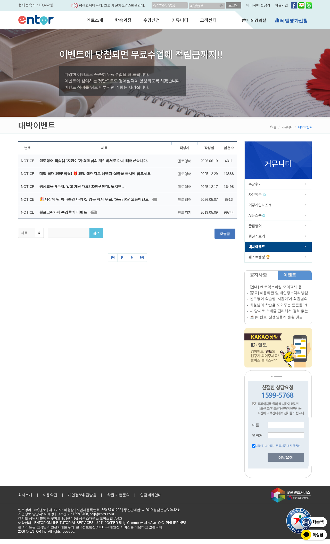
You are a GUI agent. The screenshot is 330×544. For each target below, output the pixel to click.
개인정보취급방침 (82, 495)
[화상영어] (36, 19)
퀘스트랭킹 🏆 (259, 257)
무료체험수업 (293, 20)
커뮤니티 (180, 20)
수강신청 (151, 20)
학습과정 (123, 20)
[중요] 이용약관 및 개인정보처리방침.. (280, 293)
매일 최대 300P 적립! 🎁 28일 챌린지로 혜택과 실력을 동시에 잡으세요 (95, 173)
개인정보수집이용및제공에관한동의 (278, 445)
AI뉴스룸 (256, 215)
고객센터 (208, 20)
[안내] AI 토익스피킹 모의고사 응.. (277, 287)
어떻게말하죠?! (260, 204)
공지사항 (258, 274)
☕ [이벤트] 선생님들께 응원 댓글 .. (278, 317)
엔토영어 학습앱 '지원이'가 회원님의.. (280, 299)
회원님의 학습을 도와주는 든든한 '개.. (280, 305)
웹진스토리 (257, 236)
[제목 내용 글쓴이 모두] (31, 233)
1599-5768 (80, 514)
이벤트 (289, 274)
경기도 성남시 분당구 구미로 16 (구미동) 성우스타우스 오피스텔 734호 (70, 518)
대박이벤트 (257, 246)
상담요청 (285, 457)
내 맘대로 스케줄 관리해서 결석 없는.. (280, 311)
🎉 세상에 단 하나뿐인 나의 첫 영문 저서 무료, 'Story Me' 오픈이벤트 (94, 199)
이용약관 (50, 495)
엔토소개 (95, 20)
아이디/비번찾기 (258, 5)
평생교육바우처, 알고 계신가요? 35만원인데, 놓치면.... (82, 186)
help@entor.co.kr (102, 514)
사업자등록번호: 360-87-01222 (99, 510)
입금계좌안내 (151, 495)
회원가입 (281, 5)
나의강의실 (256, 20)
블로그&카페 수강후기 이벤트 (63, 212)
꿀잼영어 (255, 225)
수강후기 (255, 184)
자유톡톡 (256, 194)
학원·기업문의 (118, 495)
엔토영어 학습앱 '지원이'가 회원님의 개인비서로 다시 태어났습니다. (93, 161)
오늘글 (225, 233)
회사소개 (25, 495)
